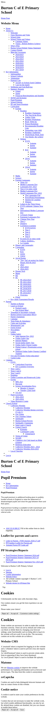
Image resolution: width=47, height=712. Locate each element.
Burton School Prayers (24, 421)
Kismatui (23, 429)
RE (16, 276)
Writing (23, 139)
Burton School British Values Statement (26, 48)
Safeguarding (16, 74)
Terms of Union (21, 436)
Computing (19, 247)
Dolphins (14, 375)
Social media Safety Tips (24, 343)
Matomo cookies (13, 668)
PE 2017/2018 (25, 291)
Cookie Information (13, 574)
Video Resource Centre (19, 401)
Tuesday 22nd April (27, 390)
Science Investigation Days (25, 386)
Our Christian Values (23, 416)
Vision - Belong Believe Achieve (27, 44)
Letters (13, 332)
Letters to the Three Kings (30, 204)
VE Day (18, 393)
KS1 (27, 150)
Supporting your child (33, 130)
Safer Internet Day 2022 (24, 336)
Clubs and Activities (18, 323)
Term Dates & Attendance (20, 321)
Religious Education (23, 445)
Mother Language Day (29, 185)
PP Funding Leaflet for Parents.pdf (19, 543)
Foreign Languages (22, 180)
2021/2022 (19, 61)
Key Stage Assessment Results (22, 299)
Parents (8, 302)
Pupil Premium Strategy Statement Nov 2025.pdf (24, 562)
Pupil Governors (17, 395)
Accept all (14, 613)
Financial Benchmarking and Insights (29, 96)
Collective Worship (18, 406)
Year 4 (27, 232)
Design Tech (20, 271)
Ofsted (17, 91)
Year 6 (27, 237)
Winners (28, 202)
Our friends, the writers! (34, 137)
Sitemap (9, 572)
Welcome (14, 33)
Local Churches (17, 451)
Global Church (21, 427)
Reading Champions (33, 113)
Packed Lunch (20, 308)
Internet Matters (21, 341)
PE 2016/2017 (25, 293)
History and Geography (24, 245)
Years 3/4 (23, 182)
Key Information (12, 72)
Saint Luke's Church (23, 425)
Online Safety (16, 334)
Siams (17, 93)
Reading (23, 111)
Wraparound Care (17, 325)
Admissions (15, 78)
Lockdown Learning (28, 226)
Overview (24, 295)
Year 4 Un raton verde (28, 189)
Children (9, 360)
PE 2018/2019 (25, 289)
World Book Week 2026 (34, 135)
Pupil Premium (16, 100)
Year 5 (27, 234)
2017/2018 (19, 70)
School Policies (16, 102)
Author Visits (30, 117)
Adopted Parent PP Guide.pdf (17, 545)
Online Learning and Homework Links (25, 377)
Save (22, 710)
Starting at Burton (17, 304)
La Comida (24, 243)
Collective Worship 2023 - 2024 (27, 447)
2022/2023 (19, 59)
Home (8, 28)
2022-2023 (19, 397)
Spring (32, 145)
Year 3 (22, 221)
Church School (11, 403)
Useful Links (15, 358)
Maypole (18, 384)
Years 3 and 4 (16, 371)
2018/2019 (19, 67)
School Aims (15, 37)
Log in (8, 455)
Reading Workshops (32, 119)
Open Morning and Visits (20, 35)
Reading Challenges (32, 132)
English (18, 109)
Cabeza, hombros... (27, 241)
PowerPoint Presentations (34, 198)
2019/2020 (19, 65)
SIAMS (18, 438)
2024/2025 (19, 54)
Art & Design (20, 258)
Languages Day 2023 (28, 187)
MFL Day (19, 382)
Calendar (14, 319)
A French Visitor (26, 215)
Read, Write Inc (31, 122)
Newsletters (15, 330)
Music (17, 273)
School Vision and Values (20, 39)
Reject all (5, 613)
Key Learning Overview (24, 367)
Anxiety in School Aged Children (28, 83)
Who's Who (15, 46)
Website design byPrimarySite (18, 583)
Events (13, 380)
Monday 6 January (27, 388)
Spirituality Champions (24, 423)
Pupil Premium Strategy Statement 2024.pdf (22, 555)
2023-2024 (24, 267)
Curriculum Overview (23, 364)
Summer (33, 148)
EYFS (27, 141)
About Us (9, 31)
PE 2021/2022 (25, 282)
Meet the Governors (18, 52)
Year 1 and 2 (15, 369)
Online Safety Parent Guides (26, 345)
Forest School (16, 328)
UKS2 (27, 167)
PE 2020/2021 (25, 284)
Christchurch (30, 434)
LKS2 (27, 158)
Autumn (33, 143)
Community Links (27, 432)
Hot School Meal (21, 310)
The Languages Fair (32, 195)
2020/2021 (19, 63)
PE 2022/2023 (25, 280)
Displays (23, 224)
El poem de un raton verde (30, 239)
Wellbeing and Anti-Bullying (22, 87)
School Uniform (17, 76)
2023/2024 (19, 57)
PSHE (17, 297)
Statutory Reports (17, 89)
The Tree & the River (33, 115)
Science (18, 178)
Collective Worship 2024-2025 (27, 449)
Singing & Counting (32, 200)
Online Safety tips (22, 338)
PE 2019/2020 (25, 286)
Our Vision (19, 414)
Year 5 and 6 (15, 373)
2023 (22, 265)
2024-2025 (24, 269)
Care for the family (22, 85)
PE (16, 278)
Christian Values (21, 41)
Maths (17, 176)
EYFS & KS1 (30, 228)
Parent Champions (18, 317)
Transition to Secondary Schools (23, 312)
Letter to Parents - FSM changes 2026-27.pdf (23, 541)
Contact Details (16, 50)
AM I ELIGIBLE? (13, 528)
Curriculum (15, 106)
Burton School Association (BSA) (24, 315)
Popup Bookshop (31, 124)
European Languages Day (30, 217)
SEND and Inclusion (19, 98)
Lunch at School (17, 306)
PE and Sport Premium (19, 104)
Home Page (5, 18)
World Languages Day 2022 (31, 193)
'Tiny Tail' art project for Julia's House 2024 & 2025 (32, 261)
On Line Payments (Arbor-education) (25, 356)
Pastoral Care (16, 80)
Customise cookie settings (29, 613)
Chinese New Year (27, 219)
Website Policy (11, 577)
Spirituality (19, 419)
